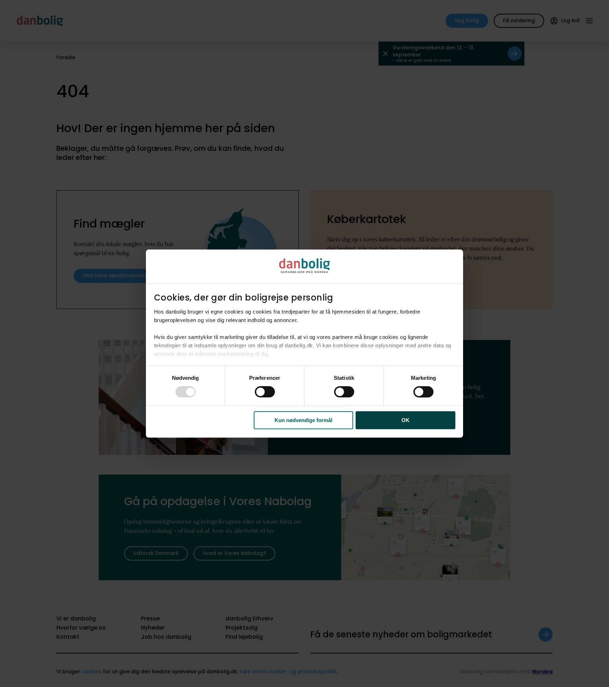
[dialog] (304, 343)
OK (405, 420)
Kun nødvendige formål (303, 420)
